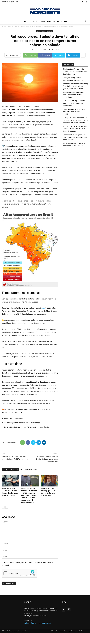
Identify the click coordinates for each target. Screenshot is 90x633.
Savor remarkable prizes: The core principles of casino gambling (74, 111)
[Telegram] (38, 442)
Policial (56, 21)
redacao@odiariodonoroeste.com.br (38, 623)
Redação (80, 631)
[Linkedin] (44, 442)
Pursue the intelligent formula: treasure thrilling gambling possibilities (74, 103)
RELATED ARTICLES (10, 470)
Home (4, 27)
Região (35, 21)
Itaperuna (26, 21)
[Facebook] (82, 1)
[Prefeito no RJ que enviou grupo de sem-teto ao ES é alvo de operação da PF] (49, 480)
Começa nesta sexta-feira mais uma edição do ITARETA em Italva (15, 458)
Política (64, 21)
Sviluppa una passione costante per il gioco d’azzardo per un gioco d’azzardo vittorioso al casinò (75, 120)
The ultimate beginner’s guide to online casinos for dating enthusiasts (75, 94)
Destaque (49, 31)
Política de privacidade (58, 631)
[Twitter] (33, 442)
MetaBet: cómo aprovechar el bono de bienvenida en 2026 (74, 144)
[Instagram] (86, 1)
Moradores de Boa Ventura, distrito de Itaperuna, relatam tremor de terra (47, 459)
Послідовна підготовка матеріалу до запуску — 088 (73, 79)
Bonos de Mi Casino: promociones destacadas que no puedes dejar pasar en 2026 (75, 137)
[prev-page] (3, 507)
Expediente (71, 631)
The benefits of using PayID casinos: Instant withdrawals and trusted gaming (75, 71)
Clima (15, 27)
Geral (49, 21)
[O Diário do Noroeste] (45, 11)
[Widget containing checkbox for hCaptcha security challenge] (19, 573)
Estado (42, 21)
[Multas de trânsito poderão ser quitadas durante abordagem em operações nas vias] (10, 480)
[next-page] (6, 507)
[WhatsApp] (22, 442)
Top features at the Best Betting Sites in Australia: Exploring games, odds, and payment (75, 86)
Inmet (43, 308)
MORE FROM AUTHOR (29, 470)
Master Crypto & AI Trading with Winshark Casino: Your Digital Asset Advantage (75, 128)
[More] (83, 55)
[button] (85, 21)
